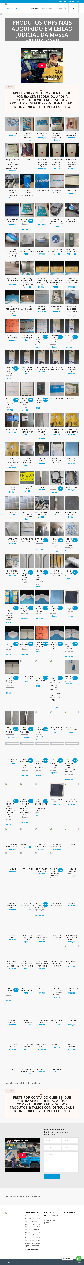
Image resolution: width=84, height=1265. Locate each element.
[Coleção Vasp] (11, 8)
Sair (77, 1)
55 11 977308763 (51, 1216)
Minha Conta (62, 1)
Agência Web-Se (38, 1262)
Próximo (82, 27)
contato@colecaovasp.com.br (36, 1250)
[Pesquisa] (65, 8)
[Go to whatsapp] (78, 1258)
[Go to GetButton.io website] (78, 1262)
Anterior (2, 27)
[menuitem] (62, 1)
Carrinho (71, 1)
